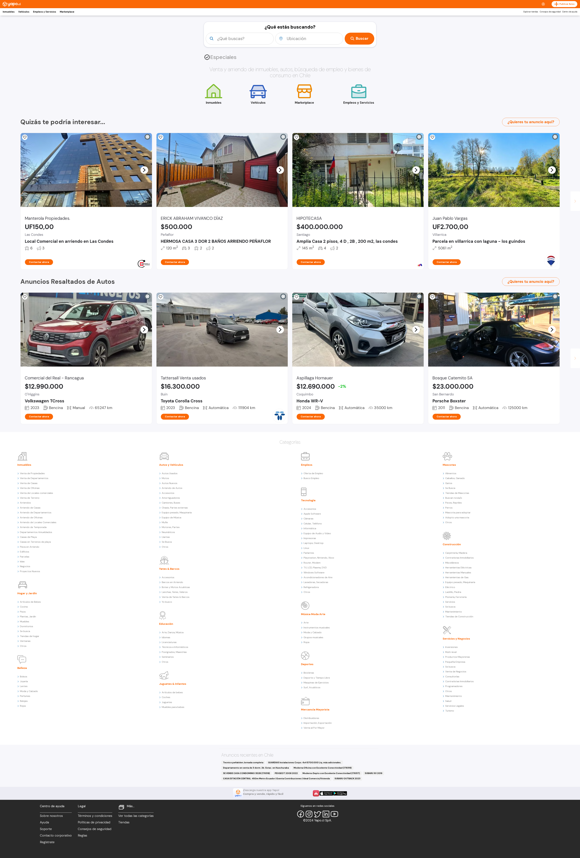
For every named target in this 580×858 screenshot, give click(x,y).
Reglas (82, 835)
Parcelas (24, 556)
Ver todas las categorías (136, 816)
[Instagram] (309, 814)
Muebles (24, 621)
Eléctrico (450, 587)
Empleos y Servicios (44, 11)
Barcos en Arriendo (172, 582)
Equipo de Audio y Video (317, 533)
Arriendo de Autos (172, 488)
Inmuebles (8, 11)
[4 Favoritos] (296, 137)
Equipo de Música (171, 517)
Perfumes (25, 696)
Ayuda (44, 822)
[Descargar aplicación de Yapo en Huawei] (316, 793)
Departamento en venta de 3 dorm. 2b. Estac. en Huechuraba (256, 767)
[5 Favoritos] (160, 137)
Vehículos (23, 11)
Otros (23, 646)
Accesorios (168, 493)
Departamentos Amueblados (36, 532)
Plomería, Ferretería (456, 597)
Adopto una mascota (457, 517)
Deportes (307, 664)
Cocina (24, 606)
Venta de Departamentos (34, 478)
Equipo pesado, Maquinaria (177, 512)
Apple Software (312, 513)
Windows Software (314, 572)
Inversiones (451, 647)
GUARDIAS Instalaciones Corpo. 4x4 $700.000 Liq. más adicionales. (304, 762)
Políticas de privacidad (94, 822)
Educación (166, 624)
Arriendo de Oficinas (31, 517)
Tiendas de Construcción (459, 616)
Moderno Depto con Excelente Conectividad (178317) (331, 773)
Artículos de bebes (172, 692)
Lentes (23, 686)
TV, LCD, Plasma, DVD (315, 567)
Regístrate (47, 842)
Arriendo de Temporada (33, 527)
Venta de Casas (28, 483)
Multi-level (451, 652)
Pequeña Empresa (455, 661)
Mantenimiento (453, 611)
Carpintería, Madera (456, 552)
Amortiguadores (171, 497)
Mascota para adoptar (458, 512)
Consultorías (452, 676)
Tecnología (308, 500)
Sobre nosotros (51, 816)
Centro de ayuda (569, 12)
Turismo (449, 710)
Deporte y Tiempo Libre (317, 677)
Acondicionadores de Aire (318, 577)
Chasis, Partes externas (175, 507)
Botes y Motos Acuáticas (176, 587)
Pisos (23, 611)
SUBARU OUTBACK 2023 (347, 778)
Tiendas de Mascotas (457, 493)
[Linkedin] (326, 814)
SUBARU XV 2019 (373, 773)
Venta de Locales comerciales (36, 493)
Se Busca (167, 541)
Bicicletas (309, 672)
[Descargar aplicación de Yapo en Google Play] (340, 793)
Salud (448, 701)
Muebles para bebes (173, 707)
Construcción (452, 544)
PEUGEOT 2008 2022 (286, 773)
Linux (306, 548)
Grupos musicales (313, 637)
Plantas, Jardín (28, 616)
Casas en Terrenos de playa (35, 541)
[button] (144, 170)
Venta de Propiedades (32, 473)
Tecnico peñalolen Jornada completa (243, 762)
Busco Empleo (311, 478)
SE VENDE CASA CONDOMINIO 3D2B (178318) (246, 773)
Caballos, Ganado (455, 478)
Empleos (306, 465)
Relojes (24, 701)
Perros (449, 507)
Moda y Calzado (29, 691)
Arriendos (25, 502)
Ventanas (25, 641)
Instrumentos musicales (317, 627)
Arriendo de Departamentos (35, 512)
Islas (22, 561)
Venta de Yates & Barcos (175, 597)
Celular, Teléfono (313, 523)
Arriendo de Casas (30, 507)
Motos (165, 478)
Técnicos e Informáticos (175, 647)
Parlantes (309, 552)
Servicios (450, 601)
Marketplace (67, 11)
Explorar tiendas (531, 12)
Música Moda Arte (313, 614)
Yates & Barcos (169, 569)
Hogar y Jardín (27, 593)
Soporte (46, 829)
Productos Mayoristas (457, 656)
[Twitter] (317, 814)
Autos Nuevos (169, 483)
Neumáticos (168, 532)
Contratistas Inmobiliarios (459, 557)
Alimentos (450, 473)
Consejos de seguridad (550, 12)
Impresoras (310, 538)
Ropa (23, 705)
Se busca (25, 631)
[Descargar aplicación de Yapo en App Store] (326, 793)
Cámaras (308, 518)
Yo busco (167, 601)
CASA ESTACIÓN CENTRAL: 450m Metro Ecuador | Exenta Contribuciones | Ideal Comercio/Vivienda (276, 778)
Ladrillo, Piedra (453, 592)
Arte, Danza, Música (173, 632)
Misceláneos (452, 562)
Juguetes (167, 702)
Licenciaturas (169, 642)
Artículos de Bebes (30, 601)
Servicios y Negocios (456, 638)
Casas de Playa (28, 537)
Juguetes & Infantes (172, 684)
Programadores (453, 686)
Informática (310, 528)
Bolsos (23, 676)
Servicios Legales (454, 705)
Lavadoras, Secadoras (316, 582)
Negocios (25, 566)
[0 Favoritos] (24, 137)
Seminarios (168, 656)
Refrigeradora (311, 587)
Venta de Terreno (29, 497)
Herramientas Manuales (458, 572)
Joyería (24, 681)
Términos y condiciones (95, 816)
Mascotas (449, 465)
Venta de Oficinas (30, 488)
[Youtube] (334, 814)
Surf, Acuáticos (312, 687)
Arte (306, 622)
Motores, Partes (171, 527)
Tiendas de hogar (29, 636)
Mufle (165, 522)
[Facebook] (300, 814)
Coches (166, 697)
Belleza (22, 668)
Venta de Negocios (455, 671)
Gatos (448, 483)
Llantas (166, 537)
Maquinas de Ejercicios (316, 682)
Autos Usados (169, 473)
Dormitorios (26, 626)
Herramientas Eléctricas (458, 567)
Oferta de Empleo (313, 473)
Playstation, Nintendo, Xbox (319, 557)
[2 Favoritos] (160, 297)
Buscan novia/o (453, 497)
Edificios (24, 551)
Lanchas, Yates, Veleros (175, 592)
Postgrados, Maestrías (174, 652)
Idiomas (166, 637)
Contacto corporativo (56, 835)
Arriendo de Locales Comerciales (38, 522)
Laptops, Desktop (314, 543)
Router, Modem (312, 562)
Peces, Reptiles (453, 502)
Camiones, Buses (171, 502)
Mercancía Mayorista (315, 709)
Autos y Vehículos (171, 465)
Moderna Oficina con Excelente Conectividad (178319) (323, 767)
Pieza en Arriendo (29, 546)
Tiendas (123, 822)
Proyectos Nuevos (30, 571)
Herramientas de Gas (457, 577)
